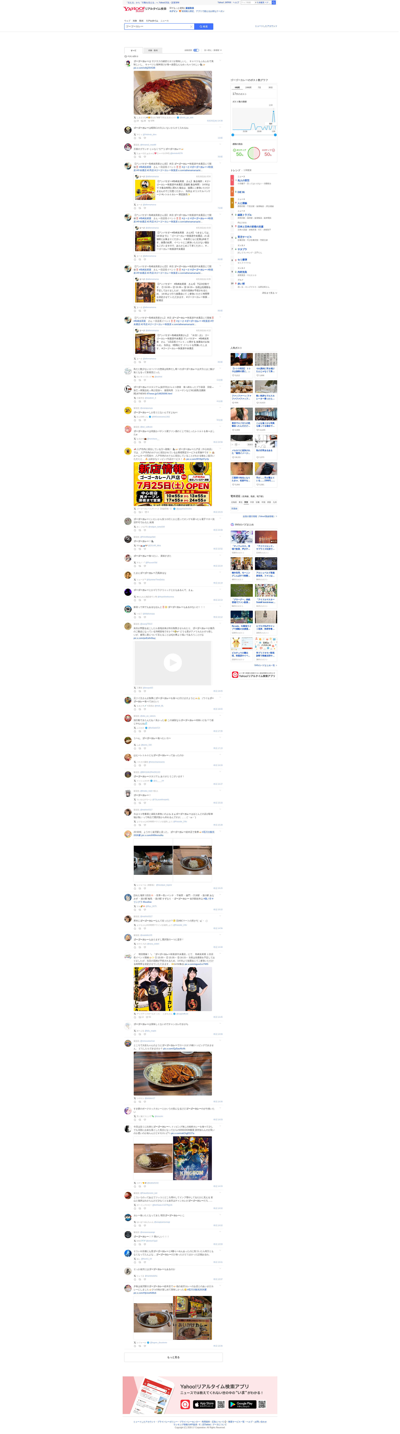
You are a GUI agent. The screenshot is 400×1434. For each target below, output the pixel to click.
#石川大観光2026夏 (197, 1289)
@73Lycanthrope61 (160, 799)
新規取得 (190, 8)
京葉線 (234, 508)
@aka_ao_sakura (147, 716)
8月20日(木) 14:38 (215, 121)
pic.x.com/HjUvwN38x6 (145, 1293)
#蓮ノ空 (207, 898)
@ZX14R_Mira (154, 545)
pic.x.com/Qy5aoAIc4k (174, 1048)
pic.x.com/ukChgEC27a (182, 1133)
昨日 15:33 (218, 803)
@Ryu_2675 (151, 906)
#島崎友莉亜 (145, 167)
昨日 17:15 (218, 748)
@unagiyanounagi (162, 1222)
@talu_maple (150, 1031)
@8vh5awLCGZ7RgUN (162, 1205)
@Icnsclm (159, 1116)
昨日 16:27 (218, 784)
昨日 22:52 (218, 549)
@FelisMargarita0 (147, 537)
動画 (141, 21)
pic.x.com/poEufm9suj (144, 638)
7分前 (220, 208)
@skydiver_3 (150, 398)
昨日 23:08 (218, 530)
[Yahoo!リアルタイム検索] (145, 7)
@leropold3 (148, 688)
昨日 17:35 (218, 731)
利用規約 (206, 1422)
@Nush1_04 (146, 1259)
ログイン (174, 11)
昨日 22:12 (218, 617)
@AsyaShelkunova (166, 597)
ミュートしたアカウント (266, 26)
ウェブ (127, 21)
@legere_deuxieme (158, 1343)
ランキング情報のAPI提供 (185, 1425)
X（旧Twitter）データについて (213, 1425)
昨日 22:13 (218, 600)
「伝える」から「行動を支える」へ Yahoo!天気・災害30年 (153, 2)
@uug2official (182, 1014)
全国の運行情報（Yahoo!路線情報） (259, 516)
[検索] (274, 2)
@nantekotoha (151, 1276)
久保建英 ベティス (264, 2)
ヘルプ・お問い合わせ (256, 1422)
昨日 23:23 (218, 512)
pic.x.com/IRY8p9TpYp (197, 459)
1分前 (220, 138)
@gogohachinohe (184, 509)
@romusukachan (147, 1041)
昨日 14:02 (218, 1208)
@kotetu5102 (153, 1183)
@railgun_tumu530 (156, 527)
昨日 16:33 (218, 765)
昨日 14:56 (218, 928)
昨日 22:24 (218, 566)
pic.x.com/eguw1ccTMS (196, 964)
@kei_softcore (146, 427)
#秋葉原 (206, 321)
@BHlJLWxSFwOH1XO (150, 772)
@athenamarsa (152, 176)
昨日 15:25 (218, 888)
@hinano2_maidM (148, 145)
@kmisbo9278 (176, 153)
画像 (135, 21)
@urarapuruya (146, 408)
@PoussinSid (151, 563)
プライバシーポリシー (168, 1422)
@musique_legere (164, 885)
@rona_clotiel (153, 944)
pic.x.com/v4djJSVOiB (144, 68)
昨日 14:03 (218, 1120)
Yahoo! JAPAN (224, 2)
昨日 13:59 (218, 1244)
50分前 (220, 420)
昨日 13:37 (218, 1279)
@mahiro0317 (146, 810)
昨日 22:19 (218, 583)
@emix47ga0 (152, 1241)
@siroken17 (150, 1098)
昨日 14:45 (218, 1017)
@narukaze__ (153, 439)
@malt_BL (159, 706)
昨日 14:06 (218, 1102)
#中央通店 (141, 170)
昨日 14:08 (218, 1034)
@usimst (158, 377)
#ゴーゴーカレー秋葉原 (166, 170)
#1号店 (150, 170)
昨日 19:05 (218, 691)
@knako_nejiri (146, 791)
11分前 (220, 380)
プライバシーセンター (190, 1422)
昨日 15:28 (218, 825)
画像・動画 (153, 50)
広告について (218, 1422)
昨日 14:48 (218, 947)
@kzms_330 (146, 745)
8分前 (220, 259)
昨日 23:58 (218, 442)
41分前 (220, 401)
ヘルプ (236, 2)
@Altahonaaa (149, 614)
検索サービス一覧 (236, 1422)
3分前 (220, 157)
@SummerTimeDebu (156, 580)
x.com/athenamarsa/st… (190, 170)
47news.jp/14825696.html (159, 393)
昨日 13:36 (218, 1346)
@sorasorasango (147, 1232)
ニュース (165, 21)
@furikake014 (154, 728)
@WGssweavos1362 (161, 417)
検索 (205, 26)
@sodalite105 (146, 935)
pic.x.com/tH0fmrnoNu (152, 835)
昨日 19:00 (218, 709)
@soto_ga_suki (186, 117)
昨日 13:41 (218, 1262)
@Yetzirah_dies (149, 134)
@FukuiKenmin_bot (148, 1193)
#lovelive (147, 902)
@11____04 (158, 781)
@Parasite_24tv (180, 822)
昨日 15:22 (218, 910)
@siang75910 (146, 624)
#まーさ (186, 167)
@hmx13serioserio (157, 762)
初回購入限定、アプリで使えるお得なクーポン (203, 11)
